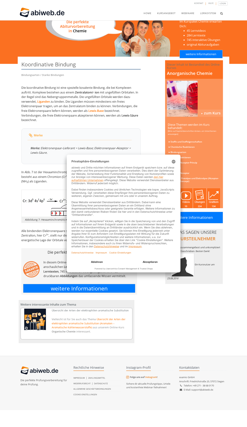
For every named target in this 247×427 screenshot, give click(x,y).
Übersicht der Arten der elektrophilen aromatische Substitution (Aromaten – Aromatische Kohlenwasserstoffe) (88, 323)
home (147, 13)
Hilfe (211, 3)
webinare (187, 13)
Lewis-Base (96, 111)
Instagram (151, 377)
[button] (221, 13)
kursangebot (166, 13)
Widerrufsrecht (82, 383)
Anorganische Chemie (189, 73)
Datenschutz (101, 383)
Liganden (43, 102)
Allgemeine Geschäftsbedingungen (92, 388)
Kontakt (198, 3)
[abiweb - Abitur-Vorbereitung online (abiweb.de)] (194, 99)
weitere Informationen (201, 54)
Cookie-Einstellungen (85, 394)
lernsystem (208, 13)
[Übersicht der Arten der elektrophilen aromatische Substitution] (35, 319)
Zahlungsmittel (96, 377)
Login (223, 3)
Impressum (79, 377)
